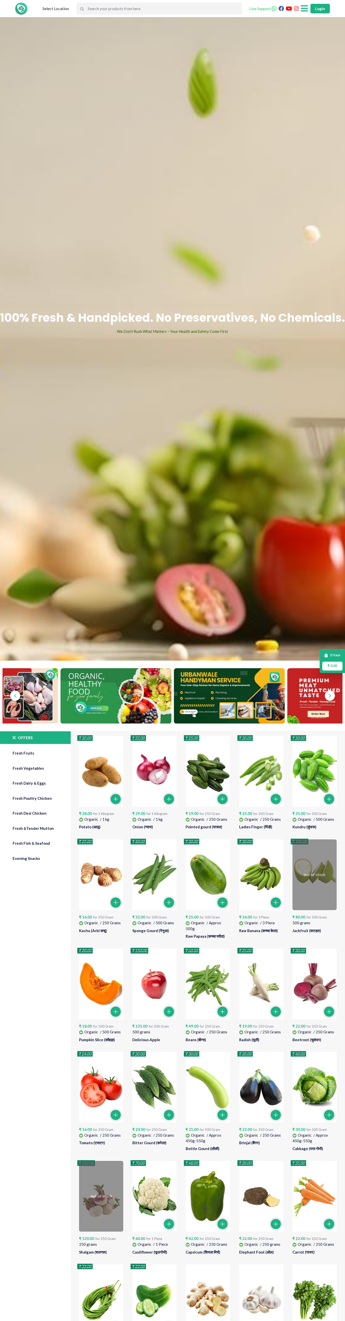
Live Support (260, 8)
